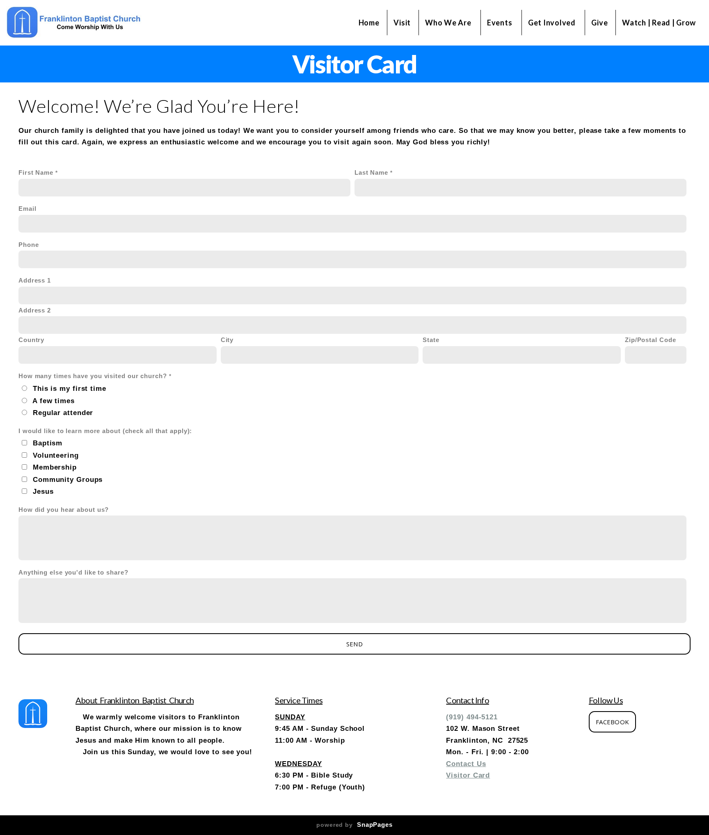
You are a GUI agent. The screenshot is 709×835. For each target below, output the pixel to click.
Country (31, 340)
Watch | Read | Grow (659, 22)
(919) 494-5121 (472, 717)
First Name (35, 172)
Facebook (612, 722)
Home (369, 22)
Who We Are (449, 22)
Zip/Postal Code (650, 340)
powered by (354, 824)
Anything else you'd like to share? (73, 572)
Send (354, 644)
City (227, 340)
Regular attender (63, 412)
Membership (55, 467)
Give (599, 22)
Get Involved (552, 22)
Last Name (371, 172)
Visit (402, 22)
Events (500, 22)
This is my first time (69, 388)
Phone (28, 245)
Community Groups (68, 479)
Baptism (47, 443)
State (431, 340)
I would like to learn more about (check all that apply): (105, 431)
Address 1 (34, 280)
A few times (53, 400)
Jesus (43, 491)
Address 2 (34, 310)
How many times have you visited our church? (92, 376)
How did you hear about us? (63, 509)
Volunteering (56, 455)
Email (27, 208)
